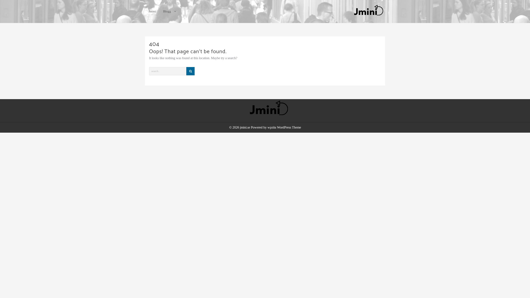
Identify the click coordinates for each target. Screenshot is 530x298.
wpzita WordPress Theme (284, 127)
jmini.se (245, 127)
